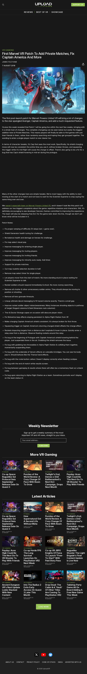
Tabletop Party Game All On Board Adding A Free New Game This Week (75, 590)
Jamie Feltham (9, 61)
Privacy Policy (33, 662)
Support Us (78, 4)
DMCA (60, 662)
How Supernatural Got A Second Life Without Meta (32, 520)
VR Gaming (8, 50)
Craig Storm (28, 526)
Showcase (57, 12)
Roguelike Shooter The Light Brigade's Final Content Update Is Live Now (76, 555)
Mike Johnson (7, 531)
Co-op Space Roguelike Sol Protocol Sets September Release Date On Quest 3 (10, 480)
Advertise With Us (73, 662)
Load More (44, 607)
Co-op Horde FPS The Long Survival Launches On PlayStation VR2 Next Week (32, 556)
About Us (10, 662)
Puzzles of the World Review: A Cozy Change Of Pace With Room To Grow (32, 479)
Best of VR (42, 12)
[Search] (3, 5)
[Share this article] (83, 64)
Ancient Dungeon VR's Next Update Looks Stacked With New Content (11, 590)
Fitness (27, 514)
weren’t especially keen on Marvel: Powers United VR (28, 206)
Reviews (28, 12)
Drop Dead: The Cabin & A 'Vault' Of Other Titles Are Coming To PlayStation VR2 (53, 590)
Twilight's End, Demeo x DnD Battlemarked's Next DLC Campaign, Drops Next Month (54, 480)
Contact (20, 662)
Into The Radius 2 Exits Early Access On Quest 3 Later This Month (32, 590)
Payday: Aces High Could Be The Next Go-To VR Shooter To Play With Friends (75, 479)
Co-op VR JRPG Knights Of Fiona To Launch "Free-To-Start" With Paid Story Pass (54, 555)
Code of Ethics (48, 662)
